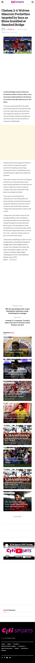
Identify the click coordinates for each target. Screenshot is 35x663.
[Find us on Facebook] (4, 658)
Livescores (21, 646)
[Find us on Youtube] (7, 658)
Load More (17, 516)
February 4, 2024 (22, 29)
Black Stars (8, 338)
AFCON (3, 650)
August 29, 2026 (10, 354)
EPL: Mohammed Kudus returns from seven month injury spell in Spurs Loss (16, 371)
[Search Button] (33, 2)
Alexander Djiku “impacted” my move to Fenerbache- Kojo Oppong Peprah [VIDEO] (17, 415)
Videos (17, 648)
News (9, 644)
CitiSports (10, 29)
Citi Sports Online (10, 638)
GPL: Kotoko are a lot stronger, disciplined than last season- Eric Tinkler (17, 437)
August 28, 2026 (10, 465)
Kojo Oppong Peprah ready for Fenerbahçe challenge (17, 351)
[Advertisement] (17, 72)
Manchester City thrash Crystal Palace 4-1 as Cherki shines (16, 460)
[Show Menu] (2, 2)
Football (15, 644)
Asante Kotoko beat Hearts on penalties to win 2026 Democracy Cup (17, 482)
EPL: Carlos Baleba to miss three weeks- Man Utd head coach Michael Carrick (16, 504)
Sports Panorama (6, 648)
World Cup (24, 648)
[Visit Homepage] (17, 2)
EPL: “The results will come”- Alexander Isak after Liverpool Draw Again (17, 393)
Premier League (9, 360)
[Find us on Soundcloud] (10, 658)
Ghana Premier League (11, 427)
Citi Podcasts (10, 610)
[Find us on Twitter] (2, 658)
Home (3, 644)
